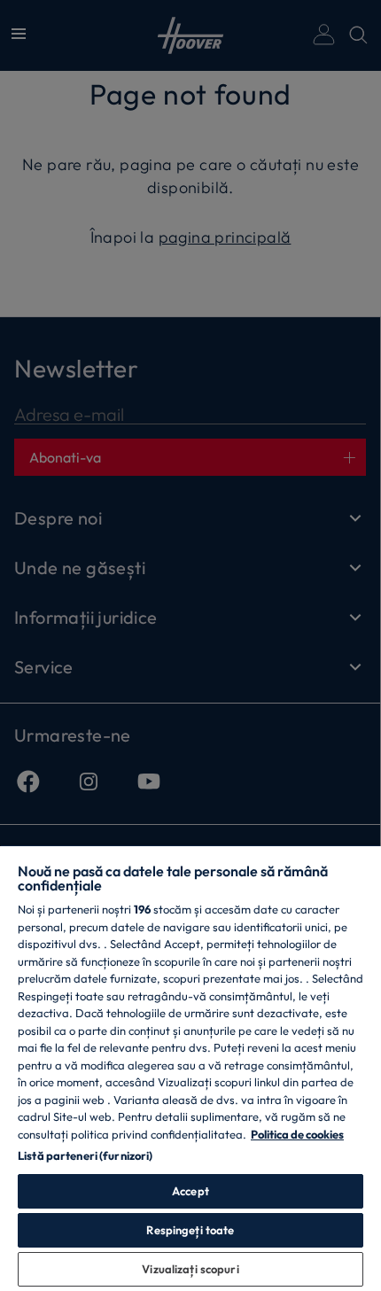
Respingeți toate (190, 1230)
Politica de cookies (297, 1134)
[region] (190, 1067)
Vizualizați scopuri (190, 1269)
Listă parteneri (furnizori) (85, 1155)
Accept (190, 1191)
